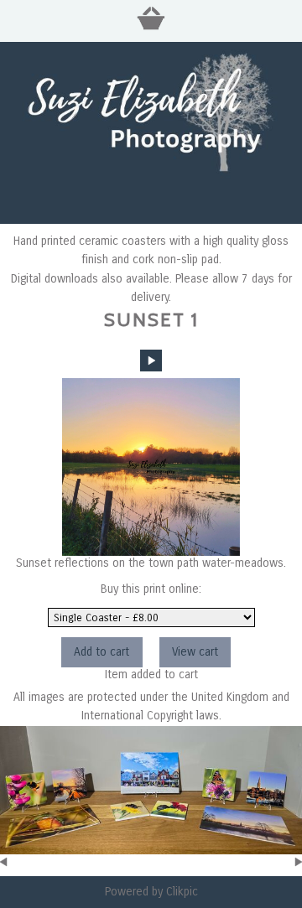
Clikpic (182, 892)
